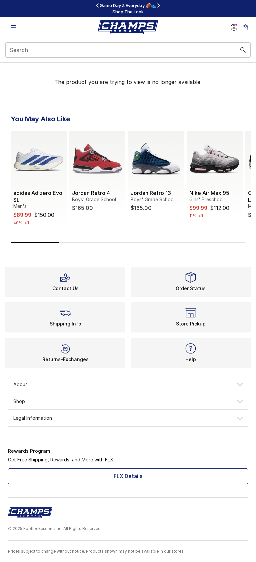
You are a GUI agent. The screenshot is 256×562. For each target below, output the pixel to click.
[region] (128, 8)
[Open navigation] (13, 27)
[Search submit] (243, 50)
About (20, 384)
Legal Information (32, 418)
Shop (19, 401)
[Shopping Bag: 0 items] (245, 27)
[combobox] (128, 50)
